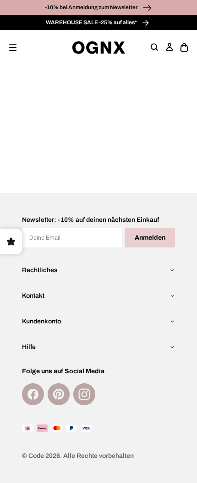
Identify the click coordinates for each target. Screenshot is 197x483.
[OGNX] (99, 47)
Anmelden (150, 237)
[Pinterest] (59, 394)
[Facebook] (33, 394)
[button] (12, 47)
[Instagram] (84, 394)
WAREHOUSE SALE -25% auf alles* (92, 22)
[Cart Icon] (184, 47)
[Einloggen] (169, 47)
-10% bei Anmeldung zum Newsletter (91, 7)
